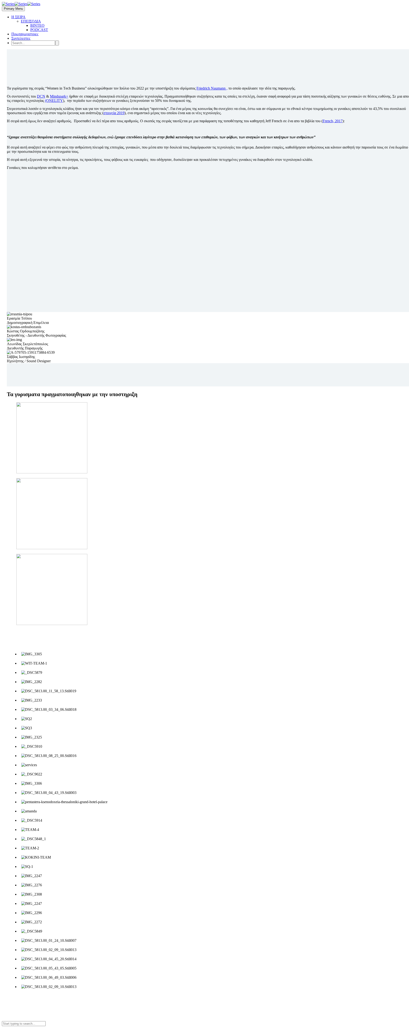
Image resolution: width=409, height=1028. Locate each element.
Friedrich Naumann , (211, 88)
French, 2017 (332, 121)
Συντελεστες (20, 38)
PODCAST (39, 30)
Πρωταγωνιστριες (24, 34)
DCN (41, 96)
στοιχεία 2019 (113, 113)
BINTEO (37, 25)
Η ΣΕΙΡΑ (18, 17)
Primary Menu (13, 8)
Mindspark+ (59, 96)
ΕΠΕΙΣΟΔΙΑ (31, 21)
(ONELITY (54, 101)
